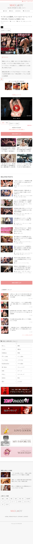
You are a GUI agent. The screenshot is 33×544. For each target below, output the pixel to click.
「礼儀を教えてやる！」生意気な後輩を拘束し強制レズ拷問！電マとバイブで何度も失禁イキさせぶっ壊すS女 (20, 329)
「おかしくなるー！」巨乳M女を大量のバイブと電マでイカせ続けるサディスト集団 (23, 182)
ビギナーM (30, 298)
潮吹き (17, 196)
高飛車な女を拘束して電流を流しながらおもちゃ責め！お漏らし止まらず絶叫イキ (22, 192)
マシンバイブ (27, 254)
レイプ (19, 262)
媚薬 (16, 203)
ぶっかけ (20, 381)
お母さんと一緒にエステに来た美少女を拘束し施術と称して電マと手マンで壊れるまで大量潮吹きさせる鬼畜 (20, 295)
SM (2, 504)
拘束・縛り (20, 21)
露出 (15, 224)
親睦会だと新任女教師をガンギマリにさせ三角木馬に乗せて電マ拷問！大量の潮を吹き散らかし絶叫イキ (22, 268)
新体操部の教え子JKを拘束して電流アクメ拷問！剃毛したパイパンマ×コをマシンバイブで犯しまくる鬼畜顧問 (21, 312)
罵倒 (17, 224)
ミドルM (13, 21)
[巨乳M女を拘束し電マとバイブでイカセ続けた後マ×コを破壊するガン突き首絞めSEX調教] (7, 208)
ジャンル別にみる (26, 335)
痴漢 (16, 498)
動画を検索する (16, 134)
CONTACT (26, 516)
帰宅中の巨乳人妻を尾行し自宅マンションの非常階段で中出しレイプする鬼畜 (22, 259)
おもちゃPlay (28, 21)
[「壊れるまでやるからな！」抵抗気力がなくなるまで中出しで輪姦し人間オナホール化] (7, 228)
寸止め (2, 22)
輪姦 (16, 233)
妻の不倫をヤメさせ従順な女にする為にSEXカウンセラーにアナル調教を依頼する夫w (23, 238)
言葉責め (4, 353)
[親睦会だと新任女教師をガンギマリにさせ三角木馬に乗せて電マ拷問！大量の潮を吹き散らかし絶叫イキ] (7, 266)
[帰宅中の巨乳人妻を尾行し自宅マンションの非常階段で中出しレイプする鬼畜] (7, 258)
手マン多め (5, 356)
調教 (24, 21)
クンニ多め (20, 356)
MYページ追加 (6, 30)
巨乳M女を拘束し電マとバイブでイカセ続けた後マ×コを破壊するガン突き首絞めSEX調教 (23, 210)
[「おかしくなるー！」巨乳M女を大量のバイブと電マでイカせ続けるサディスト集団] (7, 181)
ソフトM (30, 322)
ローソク (20, 371)
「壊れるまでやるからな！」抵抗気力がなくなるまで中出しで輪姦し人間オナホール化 (22, 229)
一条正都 (17, 223)
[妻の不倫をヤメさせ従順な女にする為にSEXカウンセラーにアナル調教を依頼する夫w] (7, 236)
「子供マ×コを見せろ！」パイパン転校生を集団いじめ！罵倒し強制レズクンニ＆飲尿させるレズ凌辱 (21, 304)
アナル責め (16, 243)
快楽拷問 (29, 185)
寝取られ (17, 241)
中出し (22, 233)
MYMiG (20, 224)
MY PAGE (30, 1)
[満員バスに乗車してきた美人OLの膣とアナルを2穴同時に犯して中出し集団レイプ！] (25, 84)
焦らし (27, 203)
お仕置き (20, 501)
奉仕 (19, 378)
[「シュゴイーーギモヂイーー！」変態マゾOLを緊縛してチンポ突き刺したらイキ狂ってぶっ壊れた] (8, 84)
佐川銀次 (17, 213)
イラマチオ (23, 262)
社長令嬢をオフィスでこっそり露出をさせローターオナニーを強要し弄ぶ (22, 220)
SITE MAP (20, 516)
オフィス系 (22, 223)
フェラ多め (5, 360)
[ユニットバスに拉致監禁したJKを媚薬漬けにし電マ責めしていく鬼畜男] (7, 200)
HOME (6, 516)
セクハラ (26, 223)
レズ (3, 501)
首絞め (24, 196)
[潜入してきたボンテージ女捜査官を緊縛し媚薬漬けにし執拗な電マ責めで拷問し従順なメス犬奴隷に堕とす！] (7, 246)
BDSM (7, 504)
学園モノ (19, 271)
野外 (16, 262)
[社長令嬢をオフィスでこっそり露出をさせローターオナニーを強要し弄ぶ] (7, 218)
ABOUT (25, 1)
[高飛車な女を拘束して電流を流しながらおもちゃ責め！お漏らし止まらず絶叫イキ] (7, 190)
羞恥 (30, 223)
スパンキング (21, 374)
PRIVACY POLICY (13, 516)
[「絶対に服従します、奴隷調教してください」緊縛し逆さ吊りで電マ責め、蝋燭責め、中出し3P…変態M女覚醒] (16, 84)
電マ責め (21, 196)
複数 (28, 213)
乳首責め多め (17, 205)
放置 (3, 371)
